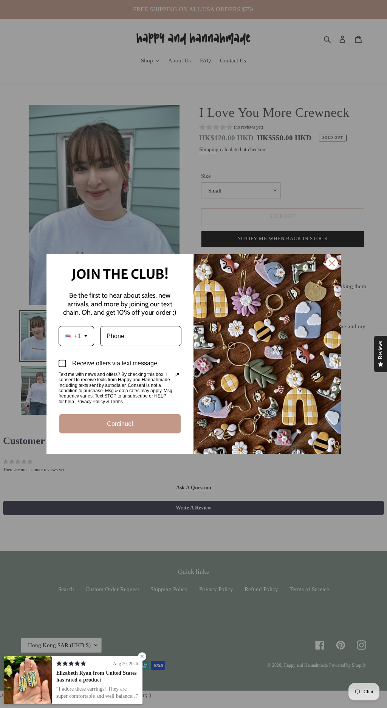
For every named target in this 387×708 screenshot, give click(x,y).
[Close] (332, 263)
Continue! (120, 424)
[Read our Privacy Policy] (176, 375)
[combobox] (76, 336)
